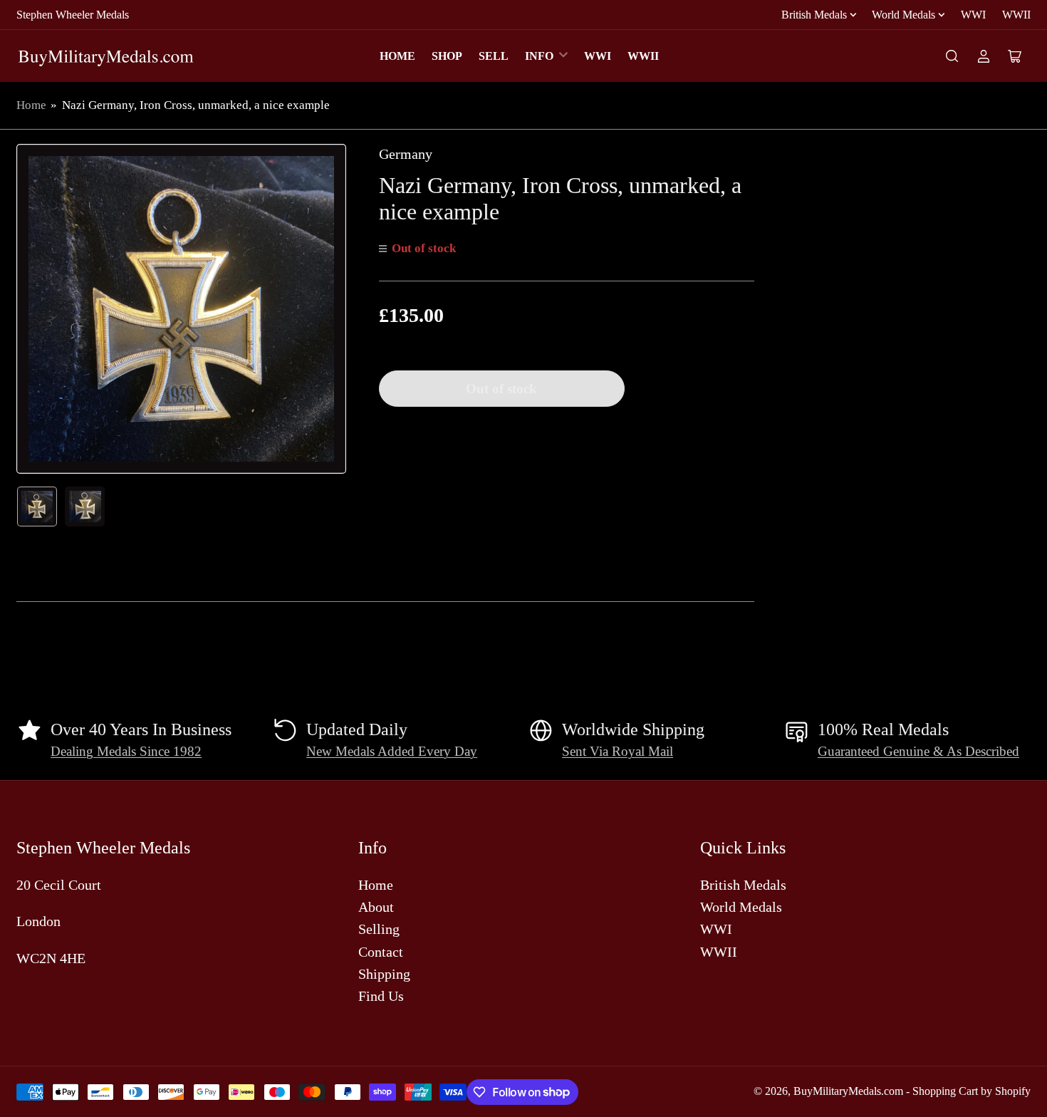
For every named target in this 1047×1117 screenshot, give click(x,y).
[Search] (952, 56)
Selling (379, 929)
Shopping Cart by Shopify (971, 1091)
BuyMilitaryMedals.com (848, 1091)
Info (539, 56)
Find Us (381, 996)
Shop (447, 56)
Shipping (384, 974)
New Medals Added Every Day (391, 751)
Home (397, 56)
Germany (405, 154)
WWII (1016, 15)
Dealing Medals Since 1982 (126, 751)
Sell (494, 56)
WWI (973, 15)
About (376, 907)
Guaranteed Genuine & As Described (918, 751)
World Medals (903, 15)
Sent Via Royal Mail (617, 751)
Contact (380, 952)
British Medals (814, 15)
